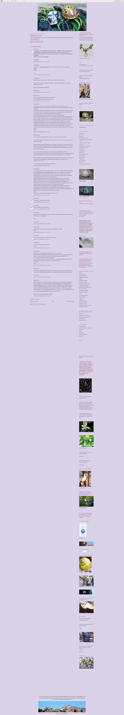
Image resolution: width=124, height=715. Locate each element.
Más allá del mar (82, 154)
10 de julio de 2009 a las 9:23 (42, 239)
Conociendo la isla (83, 138)
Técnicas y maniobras (83, 164)
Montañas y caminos (83, 282)
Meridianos (81, 332)
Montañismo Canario (83, 280)
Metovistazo (81, 313)
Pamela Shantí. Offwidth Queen (85, 287)
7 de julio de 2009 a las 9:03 (42, 74)
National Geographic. (83, 334)
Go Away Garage (82, 326)
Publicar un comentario (34, 299)
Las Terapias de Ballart (83, 290)
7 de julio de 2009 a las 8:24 (42, 61)
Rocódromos (81, 160)
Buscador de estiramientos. (84, 315)
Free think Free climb (83, 306)
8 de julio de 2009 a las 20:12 (42, 195)
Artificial (81, 134)
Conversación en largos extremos (85, 139)
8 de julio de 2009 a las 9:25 (42, 92)
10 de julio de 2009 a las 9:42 (42, 247)
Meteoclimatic (82, 318)
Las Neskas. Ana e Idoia (83, 285)
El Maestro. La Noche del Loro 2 (85, 305)
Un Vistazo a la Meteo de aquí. (85, 317)
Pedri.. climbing (82, 297)
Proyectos (81, 159)
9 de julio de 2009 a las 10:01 (42, 209)
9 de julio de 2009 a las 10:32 (42, 223)
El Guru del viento (82, 320)
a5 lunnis (81, 298)
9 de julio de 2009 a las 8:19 (42, 202)
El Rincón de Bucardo (83, 292)
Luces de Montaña (82, 275)
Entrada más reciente (34, 301)
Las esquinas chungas (83, 295)
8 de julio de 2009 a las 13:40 (42, 100)
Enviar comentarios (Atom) (41, 304)
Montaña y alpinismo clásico (84, 284)
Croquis (80, 144)
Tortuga (35, 49)
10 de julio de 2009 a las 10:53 (42, 296)
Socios (80, 162)
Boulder (80, 136)
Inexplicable (81, 150)
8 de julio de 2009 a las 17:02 (42, 131)
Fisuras (80, 149)
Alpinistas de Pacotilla (83, 277)
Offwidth (81, 279)
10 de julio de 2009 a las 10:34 (42, 277)
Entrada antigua (70, 301)
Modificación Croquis (36, 36)
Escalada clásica (82, 147)
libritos (80, 152)
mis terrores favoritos (83, 303)
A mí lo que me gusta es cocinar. (85, 328)
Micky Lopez (81, 274)
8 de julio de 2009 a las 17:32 (42, 165)
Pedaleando (81, 157)
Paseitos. (81, 155)
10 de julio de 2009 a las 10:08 (42, 265)
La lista (80, 293)
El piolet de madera (83, 288)
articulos (81, 133)
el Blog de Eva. (82, 300)
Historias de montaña (83, 301)
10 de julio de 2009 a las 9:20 (42, 232)
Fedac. (80, 331)
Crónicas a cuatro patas (83, 142)
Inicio (53, 301)
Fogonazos (81, 336)
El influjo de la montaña (84, 146)
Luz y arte (81, 329)
